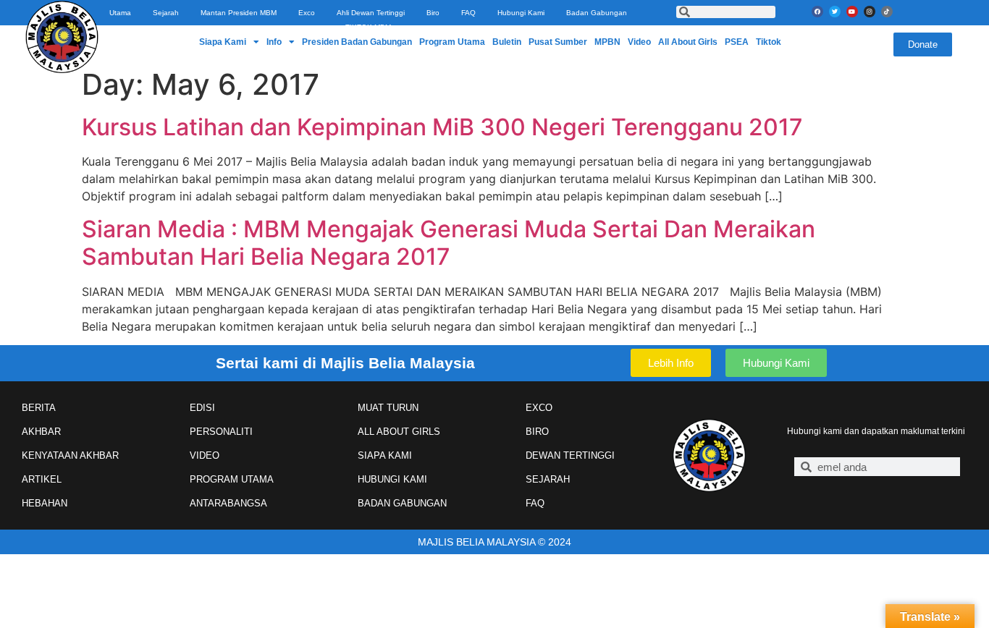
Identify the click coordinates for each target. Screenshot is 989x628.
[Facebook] (817, 11)
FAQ (468, 13)
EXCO (539, 407)
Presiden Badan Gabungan (357, 42)
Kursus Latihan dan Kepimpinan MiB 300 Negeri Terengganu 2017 (442, 127)
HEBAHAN (44, 503)
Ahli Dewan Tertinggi (371, 13)
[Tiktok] (887, 11)
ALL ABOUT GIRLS (399, 431)
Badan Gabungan (596, 13)
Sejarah (166, 13)
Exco (306, 13)
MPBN (607, 42)
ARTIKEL (42, 479)
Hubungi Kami (520, 13)
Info (274, 42)
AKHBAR (41, 431)
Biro (432, 13)
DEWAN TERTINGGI (570, 455)
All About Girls (687, 42)
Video (639, 42)
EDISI (202, 407)
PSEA (737, 42)
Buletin (506, 42)
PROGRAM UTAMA (232, 479)
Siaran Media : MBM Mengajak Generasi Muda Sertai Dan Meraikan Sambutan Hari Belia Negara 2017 (448, 243)
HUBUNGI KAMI (392, 479)
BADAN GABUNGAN (402, 503)
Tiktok (768, 42)
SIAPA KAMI (385, 455)
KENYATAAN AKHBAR (70, 455)
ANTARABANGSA (228, 503)
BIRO (537, 431)
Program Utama (452, 42)
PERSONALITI (221, 431)
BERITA (39, 407)
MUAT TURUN (388, 407)
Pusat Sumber (558, 42)
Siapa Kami (222, 42)
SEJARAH (548, 479)
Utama (120, 13)
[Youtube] (852, 11)
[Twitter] (835, 11)
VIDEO (204, 455)
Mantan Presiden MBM (239, 13)
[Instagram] (869, 11)
